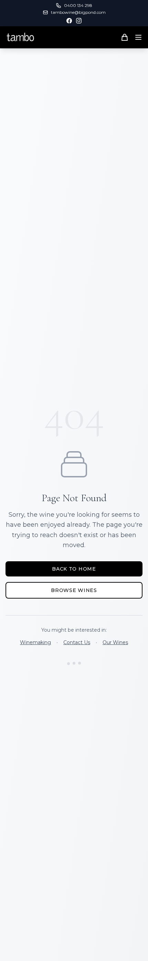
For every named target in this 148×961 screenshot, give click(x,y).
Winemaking (35, 642)
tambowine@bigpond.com (78, 12)
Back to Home (74, 569)
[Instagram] (79, 20)
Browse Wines (74, 590)
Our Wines (115, 642)
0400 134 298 (78, 5)
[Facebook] (69, 20)
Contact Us (76, 642)
